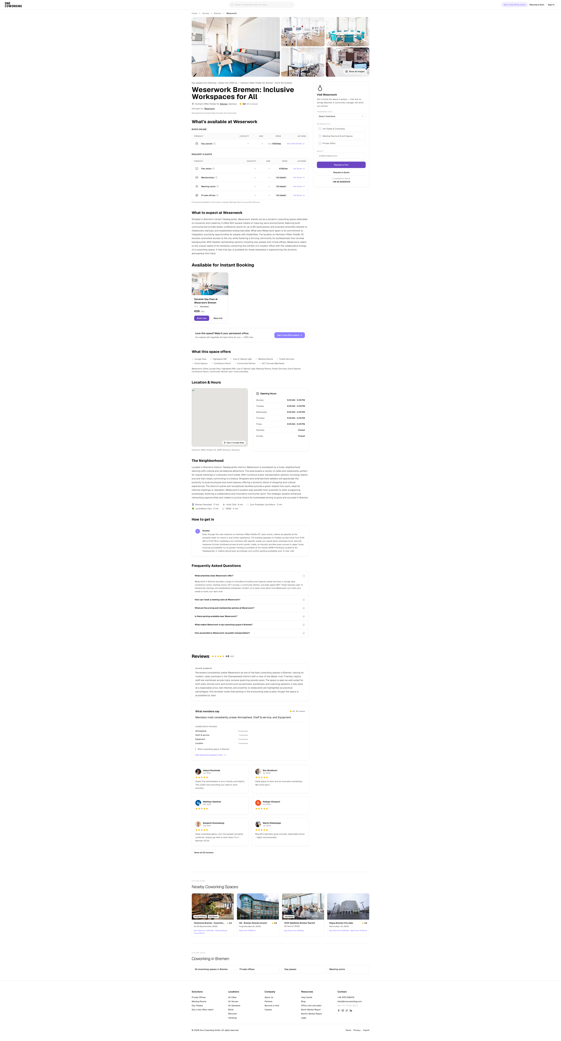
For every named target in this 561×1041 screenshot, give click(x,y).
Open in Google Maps (235, 443)
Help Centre (306, 997)
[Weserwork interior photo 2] (303, 31)
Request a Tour (341, 164)
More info (218, 318)
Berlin (231, 1009)
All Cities (232, 997)
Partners (268, 1001)
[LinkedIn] (351, 1010)
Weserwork (209, 108)
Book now (202, 318)
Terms (348, 1030)
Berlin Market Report (311, 1009)
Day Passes (197, 1005)
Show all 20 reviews (204, 852)
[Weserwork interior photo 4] (303, 62)
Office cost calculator (311, 1005)
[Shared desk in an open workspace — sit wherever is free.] (214, 169)
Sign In (551, 4)
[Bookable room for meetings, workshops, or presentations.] (218, 186)
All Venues (233, 1001)
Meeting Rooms (199, 1001)
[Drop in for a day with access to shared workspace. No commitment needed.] (214, 144)
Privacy (357, 1030)
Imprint (366, 1030)
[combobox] (341, 116)
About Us (269, 997)
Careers (268, 1009)
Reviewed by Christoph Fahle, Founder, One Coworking (214, 113)
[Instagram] (343, 1010)
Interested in (323, 124)
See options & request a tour (209, 755)
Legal (303, 1017)
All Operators (234, 1005)
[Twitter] (347, 1010)
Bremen (217, 13)
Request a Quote (341, 172)
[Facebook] (338, 1010)
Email (320, 151)
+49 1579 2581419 (345, 997)
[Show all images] (236, 47)
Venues (205, 13)
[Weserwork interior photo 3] (347, 31)
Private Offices (199, 997)
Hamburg (232, 1017)
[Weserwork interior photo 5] (347, 62)
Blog (303, 1001)
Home (194, 13)
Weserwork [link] (231, 13)
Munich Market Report (311, 1013)
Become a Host (537, 4)
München (232, 1013)
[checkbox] (320, 129)
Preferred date (324, 112)
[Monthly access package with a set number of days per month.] (216, 177)
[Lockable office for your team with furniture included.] (217, 195)
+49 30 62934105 (341, 181)
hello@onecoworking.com (349, 1001)
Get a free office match (515, 4)
